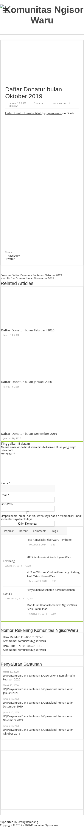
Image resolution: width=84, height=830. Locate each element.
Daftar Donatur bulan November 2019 (27, 278)
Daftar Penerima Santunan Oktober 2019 (31, 275)
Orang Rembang (28, 822)
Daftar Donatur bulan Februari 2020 (27, 330)
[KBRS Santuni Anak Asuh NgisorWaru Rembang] (14, 557)
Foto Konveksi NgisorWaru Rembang (49, 539)
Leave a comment (60, 103)
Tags (55, 531)
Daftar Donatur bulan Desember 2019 (29, 434)
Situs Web (7, 504)
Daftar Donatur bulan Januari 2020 (26, 382)
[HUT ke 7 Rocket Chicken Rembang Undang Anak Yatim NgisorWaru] (14, 578)
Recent (23, 531)
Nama (5, 483)
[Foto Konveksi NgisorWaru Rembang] (14, 545)
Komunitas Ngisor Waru (45, 825)
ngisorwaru (54, 113)
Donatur (38, 103)
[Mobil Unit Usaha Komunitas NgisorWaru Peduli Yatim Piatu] (14, 610)
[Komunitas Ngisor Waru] (42, 14)
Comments (39, 531)
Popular (9, 531)
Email (5, 495)
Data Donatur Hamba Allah (23, 113)
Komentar (8, 453)
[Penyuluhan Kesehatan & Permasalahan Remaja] (14, 589)
